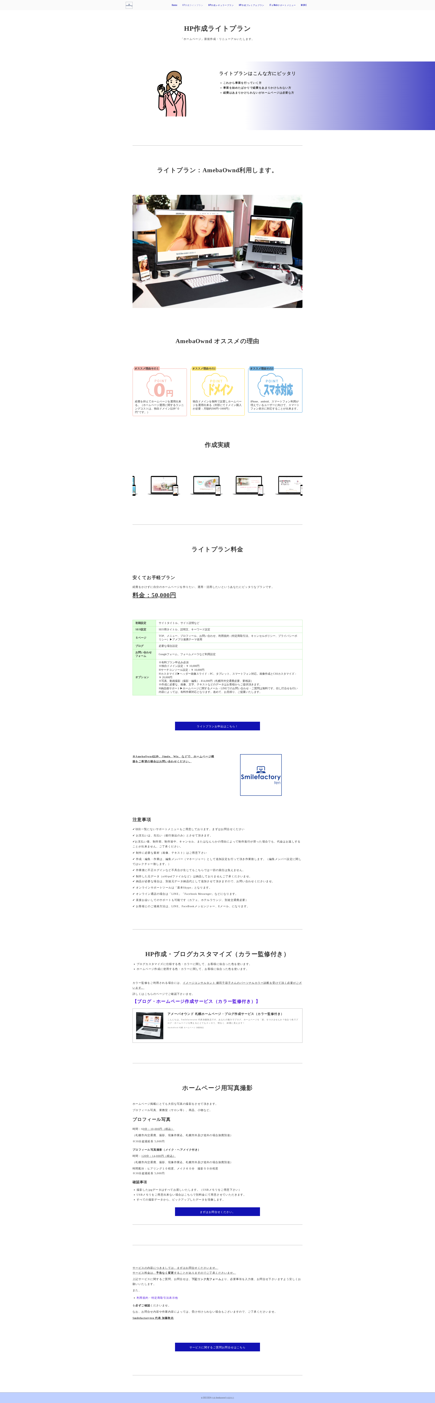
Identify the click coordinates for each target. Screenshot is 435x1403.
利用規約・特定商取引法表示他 (157, 1297)
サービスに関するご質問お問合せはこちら (217, 1347)
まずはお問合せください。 (217, 1212)
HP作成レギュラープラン (221, 5)
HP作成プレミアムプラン (251, 5)
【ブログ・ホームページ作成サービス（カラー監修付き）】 (196, 1001)
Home (174, 5)
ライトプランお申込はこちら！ (217, 726)
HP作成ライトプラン (192, 5)
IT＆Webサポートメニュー (282, 5)
